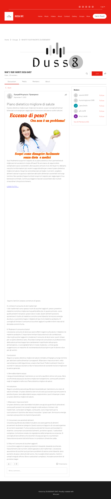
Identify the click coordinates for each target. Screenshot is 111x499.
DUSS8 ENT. (19, 16)
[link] (12, 81)
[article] (37, 284)
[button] (100, 16)
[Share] (65, 94)
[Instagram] (80, 7)
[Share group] (105, 73)
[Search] (87, 73)
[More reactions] (15, 464)
